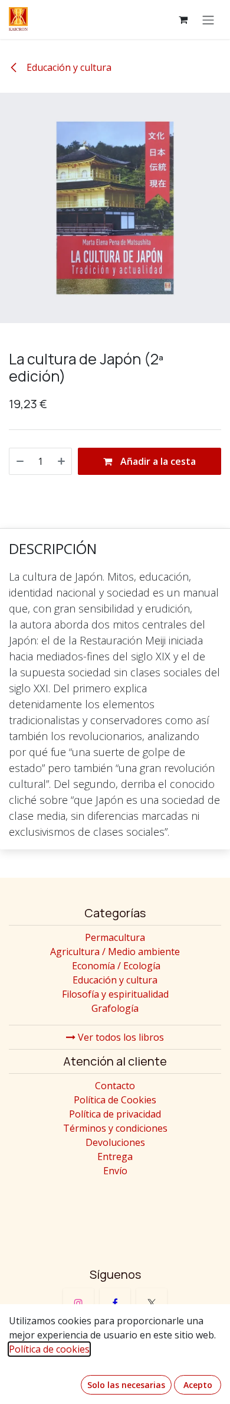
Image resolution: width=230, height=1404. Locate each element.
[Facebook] (115, 1303)
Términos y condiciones (115, 1128)
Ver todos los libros (119, 1037)
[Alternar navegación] (208, 19)
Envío (115, 1170)
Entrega (115, 1156)
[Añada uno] (61, 461)
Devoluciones (115, 1142)
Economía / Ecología (116, 965)
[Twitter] (151, 1303)
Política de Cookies (115, 1099)
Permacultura (115, 937)
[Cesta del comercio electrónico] (182, 19)
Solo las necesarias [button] (126, 1384)
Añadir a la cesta (157, 461)
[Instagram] (78, 1303)
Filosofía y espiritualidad (115, 994)
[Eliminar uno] (20, 461)
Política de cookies (49, 1349)
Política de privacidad (115, 1113)
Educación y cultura (67, 67)
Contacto (115, 1085)
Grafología (115, 1008)
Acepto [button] (197, 1384)
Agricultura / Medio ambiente (115, 951)
